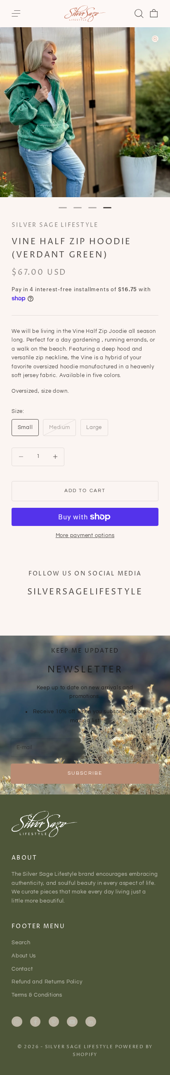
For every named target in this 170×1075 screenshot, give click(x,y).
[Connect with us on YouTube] (72, 1021)
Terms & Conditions (37, 995)
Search (21, 942)
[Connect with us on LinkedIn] (90, 1021)
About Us (24, 956)
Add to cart (85, 490)
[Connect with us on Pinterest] (53, 1021)
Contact (22, 969)
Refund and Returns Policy (47, 982)
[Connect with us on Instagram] (17, 1021)
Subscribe (85, 773)
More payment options (85, 535)
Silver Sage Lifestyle (55, 225)
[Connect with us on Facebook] (35, 1021)
